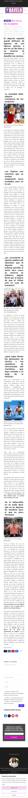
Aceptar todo (14, 787)
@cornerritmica (7, 647)
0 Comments (19, 35)
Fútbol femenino (19, 31)
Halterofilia (7, 33)
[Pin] (12, 651)
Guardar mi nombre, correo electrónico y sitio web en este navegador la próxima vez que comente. (14, 693)
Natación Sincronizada (16, 33)
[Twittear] (5, 651)
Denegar (14, 795)
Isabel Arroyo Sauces (9, 35)
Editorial (12, 31)
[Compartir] (9, 651)
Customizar (14, 791)
